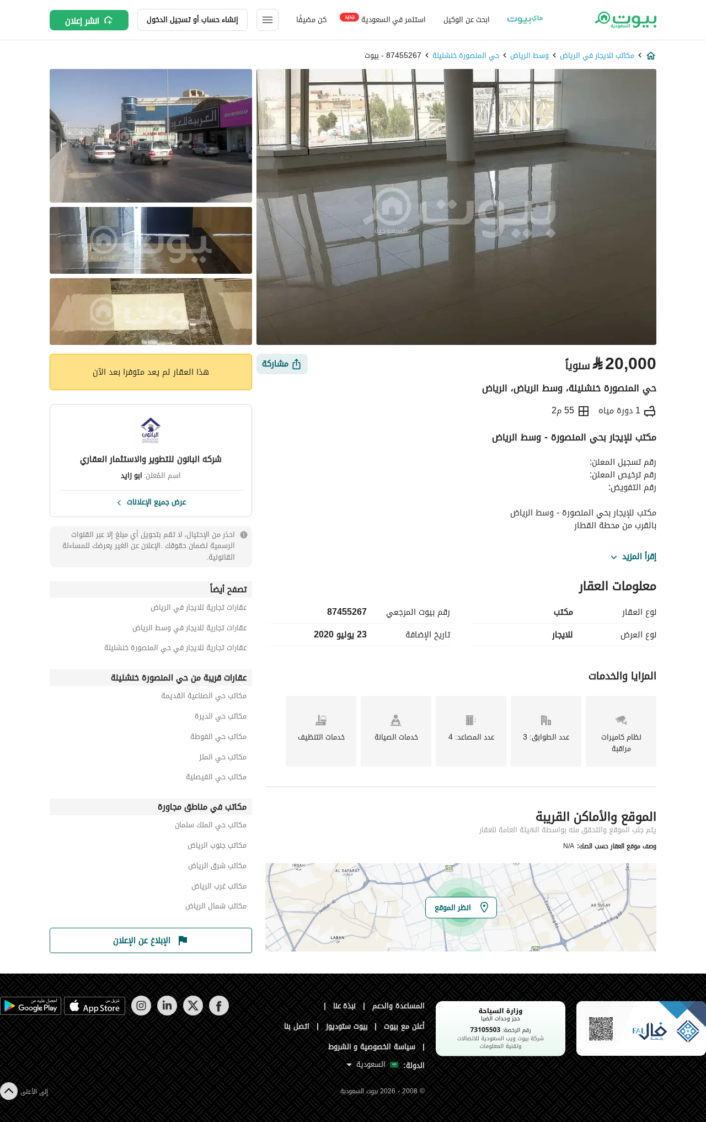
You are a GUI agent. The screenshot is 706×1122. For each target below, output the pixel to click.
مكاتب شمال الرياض (216, 907)
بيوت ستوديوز (347, 1026)
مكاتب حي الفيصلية (216, 778)
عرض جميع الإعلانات (156, 501)
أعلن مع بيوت (404, 1026)
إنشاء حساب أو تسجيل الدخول (192, 19)
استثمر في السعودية (385, 19)
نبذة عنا (344, 1005)
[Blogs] (525, 20)
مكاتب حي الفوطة (218, 738)
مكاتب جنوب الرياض (217, 847)
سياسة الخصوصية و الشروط (372, 1046)
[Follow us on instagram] (141, 1013)
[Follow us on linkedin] (167, 1013)
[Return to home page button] (624, 20)
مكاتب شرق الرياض (217, 867)
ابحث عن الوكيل (466, 19)
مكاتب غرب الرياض (219, 888)
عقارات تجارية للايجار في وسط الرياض (189, 629)
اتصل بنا (296, 1026)
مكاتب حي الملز (223, 758)
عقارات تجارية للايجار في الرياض (199, 609)
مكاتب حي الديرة (221, 718)
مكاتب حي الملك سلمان (211, 826)
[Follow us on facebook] (218, 1013)
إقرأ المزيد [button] (639, 556)
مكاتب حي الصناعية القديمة (204, 697)
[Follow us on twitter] (193, 1013)
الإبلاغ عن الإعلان (141, 940)
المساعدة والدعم (398, 1005)
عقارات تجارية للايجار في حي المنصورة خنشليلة (175, 649)
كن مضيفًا (311, 19)
